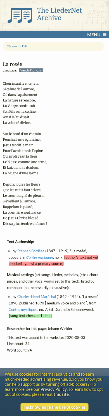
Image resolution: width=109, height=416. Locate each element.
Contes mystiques (39, 257)
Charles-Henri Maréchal (36, 297)
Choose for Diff (17, 46)
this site (61, 394)
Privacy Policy (54, 389)
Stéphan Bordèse (30, 251)
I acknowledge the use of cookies (54, 407)
